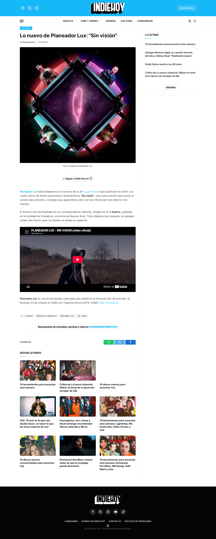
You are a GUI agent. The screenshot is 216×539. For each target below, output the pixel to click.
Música (68, 21)
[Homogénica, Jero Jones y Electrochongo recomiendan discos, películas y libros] (78, 406)
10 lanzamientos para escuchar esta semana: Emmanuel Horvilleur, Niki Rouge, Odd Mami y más (117, 464)
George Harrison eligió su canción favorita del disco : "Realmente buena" (168, 54)
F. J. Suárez (27, 316)
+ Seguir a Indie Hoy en (76, 178)
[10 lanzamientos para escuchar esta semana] (38, 370)
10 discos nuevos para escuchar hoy (112, 386)
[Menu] (22, 21)
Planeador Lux (67, 316)
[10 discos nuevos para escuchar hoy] (118, 370)
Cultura (126, 21)
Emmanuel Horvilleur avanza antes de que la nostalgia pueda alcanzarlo (76, 463)
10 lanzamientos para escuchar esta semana (38, 386)
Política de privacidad (138, 521)
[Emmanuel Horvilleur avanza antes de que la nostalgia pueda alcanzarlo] (78, 446)
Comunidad (186, 8)
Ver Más (171, 87)
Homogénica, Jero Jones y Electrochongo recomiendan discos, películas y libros (76, 423)
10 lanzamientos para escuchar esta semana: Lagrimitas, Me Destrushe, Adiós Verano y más (117, 425)
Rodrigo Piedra (29, 42)
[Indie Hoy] (108, 8)
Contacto (115, 521)
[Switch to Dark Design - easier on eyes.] (194, 21)
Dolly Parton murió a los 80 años (163, 64)
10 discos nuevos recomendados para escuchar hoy (37, 463)
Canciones (26, 28)
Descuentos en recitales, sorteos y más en (78, 326)
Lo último (152, 34)
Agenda (111, 21)
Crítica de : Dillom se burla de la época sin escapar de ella (77, 387)
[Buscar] (190, 21)
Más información (109, 302)
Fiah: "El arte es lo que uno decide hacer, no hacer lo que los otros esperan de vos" (37, 423)
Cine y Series (89, 21)
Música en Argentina (47, 316)
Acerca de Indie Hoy (93, 521)
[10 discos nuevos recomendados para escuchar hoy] (38, 446)
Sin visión (82, 316)
